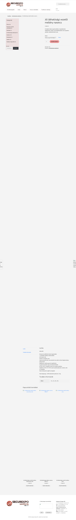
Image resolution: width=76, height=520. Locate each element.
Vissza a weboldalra (34, 9)
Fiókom (24, 9)
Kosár (19, 9)
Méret (46, 36)
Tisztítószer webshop (45, 9)
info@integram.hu (62, 507)
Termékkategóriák (10, 9)
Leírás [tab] (24, 349)
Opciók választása (29, 485)
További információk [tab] (27, 352)
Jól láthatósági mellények (16, 16)
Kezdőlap (9, 16)
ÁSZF (42, 512)
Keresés (7, 46)
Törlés (59, 37)
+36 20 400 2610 (61, 505)
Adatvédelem (48, 512)
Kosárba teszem (54, 41)
